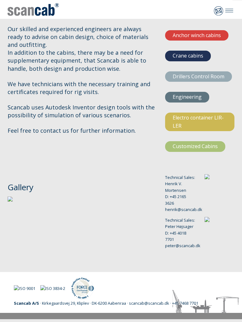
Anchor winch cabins (197, 35)
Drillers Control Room (198, 76)
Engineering (187, 96)
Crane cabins (188, 55)
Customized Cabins (195, 146)
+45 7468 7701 (206, 10)
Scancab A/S (33, 9)
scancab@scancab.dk (218, 10)
